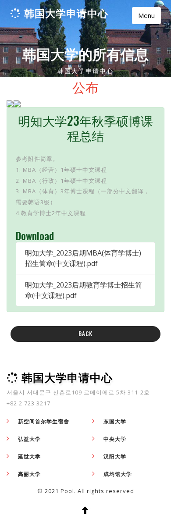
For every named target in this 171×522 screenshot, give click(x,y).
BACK (85, 333)
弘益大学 (29, 439)
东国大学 (114, 421)
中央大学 (114, 439)
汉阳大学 (114, 456)
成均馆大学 (117, 474)
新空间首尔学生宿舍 (43, 421)
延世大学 (29, 456)
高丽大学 (29, 474)
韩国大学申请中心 (66, 13)
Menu (146, 15)
